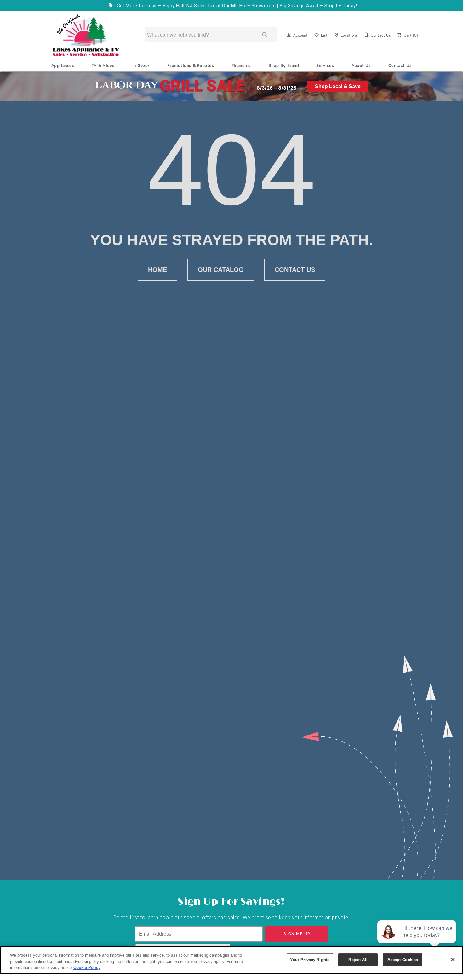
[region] (231, 960)
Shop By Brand (283, 65)
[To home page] (86, 35)
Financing (241, 65)
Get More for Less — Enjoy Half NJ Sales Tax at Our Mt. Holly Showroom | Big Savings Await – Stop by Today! (236, 5)
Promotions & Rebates (190, 65)
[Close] (453, 959)
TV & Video (103, 65)
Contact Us (400, 65)
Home (157, 269)
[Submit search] (265, 35)
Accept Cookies (402, 959)
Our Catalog (221, 269)
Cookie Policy (86, 967)
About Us (361, 65)
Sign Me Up (296, 934)
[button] (289, 35)
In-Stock (141, 65)
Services (325, 65)
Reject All (357, 959)
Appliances (62, 65)
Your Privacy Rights (309, 959)
